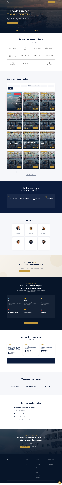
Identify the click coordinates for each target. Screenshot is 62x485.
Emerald (37, 469)
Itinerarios (18, 1)
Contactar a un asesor (36, 446)
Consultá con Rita (51, 1)
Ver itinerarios (22, 23)
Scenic (37, 467)
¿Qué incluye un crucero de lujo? (31, 410)
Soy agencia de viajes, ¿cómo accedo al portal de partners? (31, 419)
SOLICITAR (18, 108)
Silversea (37, 459)
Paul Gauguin (38, 464)
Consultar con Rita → (31, 174)
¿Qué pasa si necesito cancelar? (31, 416)
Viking (37, 472)
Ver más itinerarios (11, 171)
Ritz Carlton (38, 477)
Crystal (37, 461)
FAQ (33, 1)
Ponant (37, 462)
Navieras (14, 1)
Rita (26, 1)
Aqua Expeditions (38, 475)
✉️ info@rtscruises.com (50, 462)
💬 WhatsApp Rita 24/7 (50, 464)
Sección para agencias (42, 1)
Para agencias (30, 1)
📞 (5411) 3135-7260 (49, 461)
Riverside (37, 470)
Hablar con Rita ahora (25, 271)
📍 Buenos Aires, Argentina (50, 459)
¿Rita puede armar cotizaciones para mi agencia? (31, 422)
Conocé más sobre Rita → (36, 271)
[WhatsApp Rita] (59, 482)
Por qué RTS (22, 1)
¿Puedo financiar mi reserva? (31, 413)
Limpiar (10, 88)
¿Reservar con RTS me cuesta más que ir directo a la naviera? (31, 407)
